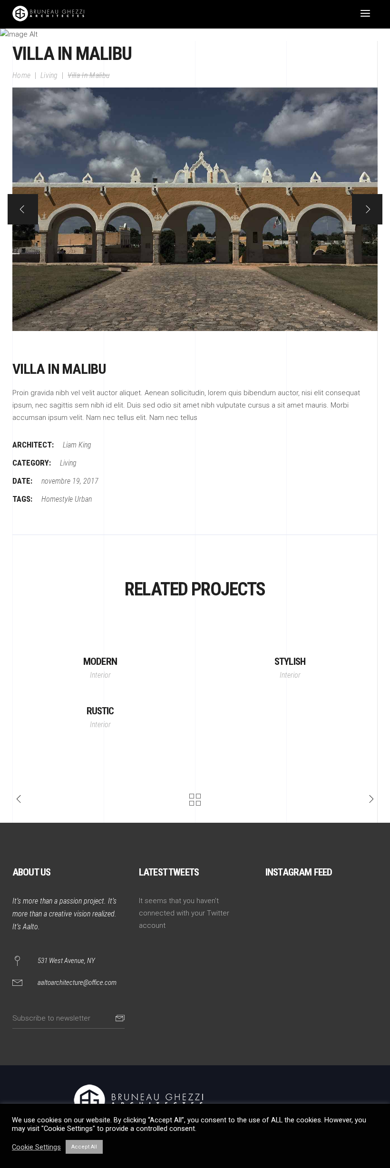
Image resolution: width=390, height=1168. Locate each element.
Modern (100, 661)
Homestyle (57, 499)
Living (49, 74)
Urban (83, 499)
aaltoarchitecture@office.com (77, 982)
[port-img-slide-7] (195, 209)
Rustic (100, 711)
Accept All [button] (84, 1147)
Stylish (289, 661)
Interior (100, 675)
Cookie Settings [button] (36, 1147)
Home (21, 74)
